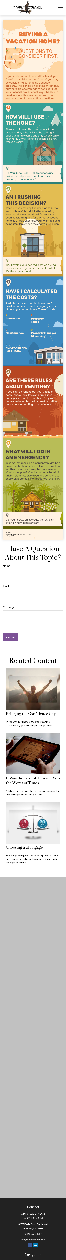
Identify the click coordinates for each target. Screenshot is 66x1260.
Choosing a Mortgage (24, 847)
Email (6, 586)
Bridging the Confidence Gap (31, 714)
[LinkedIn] (35, 1245)
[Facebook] (30, 1245)
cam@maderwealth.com (33, 1239)
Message (9, 607)
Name (6, 566)
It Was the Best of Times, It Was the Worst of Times (33, 781)
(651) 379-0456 (37, 1213)
